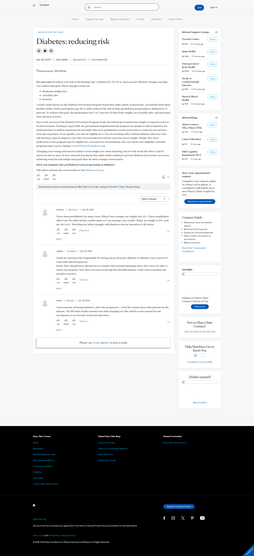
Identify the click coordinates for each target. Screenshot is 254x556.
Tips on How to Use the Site (199, 331)
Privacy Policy (54, 535)
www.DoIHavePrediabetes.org (88, 145)
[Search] (88, 7)
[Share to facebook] (38, 51)
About (35, 442)
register (104, 342)
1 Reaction (83, 280)
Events (140, 19)
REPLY (59, 239)
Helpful (46, 179)
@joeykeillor (80, 59)
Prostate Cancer (190, 38)
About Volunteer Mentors (44, 460)
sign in (92, 342)
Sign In (213, 7)
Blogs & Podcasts (120, 19)
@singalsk (71, 251)
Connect (44, 4)
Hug (54, 179)
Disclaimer (37, 472)
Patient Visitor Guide (107, 460)
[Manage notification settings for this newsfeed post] (163, 177)
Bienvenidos (200, 402)
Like (38, 179)
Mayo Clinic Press (105, 454)
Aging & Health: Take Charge (49, 32)
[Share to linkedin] (51, 51)
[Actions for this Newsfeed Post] (168, 177)
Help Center (175, 19)
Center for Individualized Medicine (112, 448)
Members (156, 19)
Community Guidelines (42, 466)
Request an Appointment (179, 506)
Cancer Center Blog (106, 442)
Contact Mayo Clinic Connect (45, 484)
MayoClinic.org (39, 519)
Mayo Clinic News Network (175, 442)
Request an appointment (200, 201)
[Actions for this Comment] (168, 231)
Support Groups (94, 19)
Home (75, 19)
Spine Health (188, 51)
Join (199, 7)
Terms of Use (38, 535)
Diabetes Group (94, 170)
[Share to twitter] (45, 51)
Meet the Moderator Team (44, 454)
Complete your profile (199, 361)
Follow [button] (212, 39)
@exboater (73, 209)
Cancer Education (191, 139)
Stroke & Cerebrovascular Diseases (190, 82)
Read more (199, 306)
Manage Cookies (68, 535)
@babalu (70, 300)
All (216, 32)
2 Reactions (84, 230)
